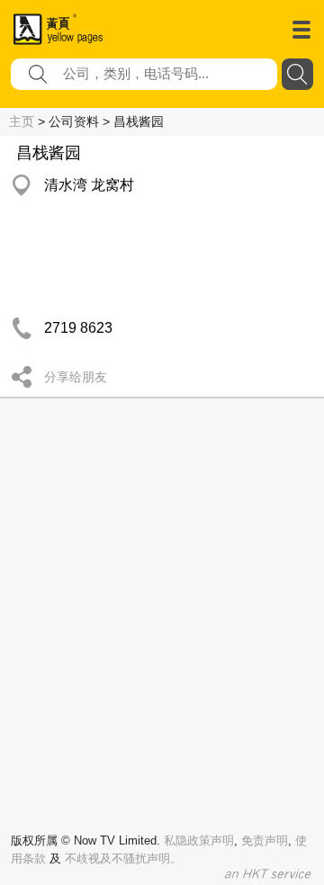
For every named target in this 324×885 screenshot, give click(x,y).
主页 (21, 121)
